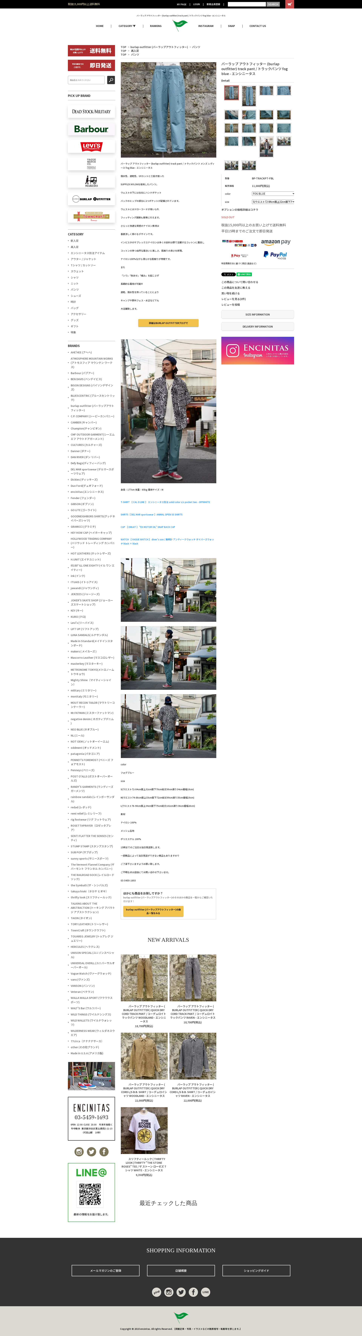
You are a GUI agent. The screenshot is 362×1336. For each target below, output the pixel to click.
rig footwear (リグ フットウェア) (91, 819)
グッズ (75, 320)
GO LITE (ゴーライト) (83, 510)
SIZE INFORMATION (257, 314)
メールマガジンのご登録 (105, 1270)
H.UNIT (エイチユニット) (86, 559)
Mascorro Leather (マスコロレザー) (92, 657)
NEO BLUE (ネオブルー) (85, 729)
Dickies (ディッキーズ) (84, 479)
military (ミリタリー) (83, 690)
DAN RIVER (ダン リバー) (85, 457)
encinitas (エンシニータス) (87, 492)
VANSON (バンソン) (83, 986)
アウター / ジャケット (83, 259)
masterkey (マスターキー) (87, 663)
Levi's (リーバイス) (82, 623)
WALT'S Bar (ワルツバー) (86, 1008)
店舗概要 (181, 1270)
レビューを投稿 (230, 304)
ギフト (75, 326)
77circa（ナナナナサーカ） (87, 1041)
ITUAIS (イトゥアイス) (84, 582)
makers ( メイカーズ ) (84, 651)
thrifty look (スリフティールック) (91, 897)
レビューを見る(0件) (233, 299)
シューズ (76, 296)
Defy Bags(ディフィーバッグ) (88, 463)
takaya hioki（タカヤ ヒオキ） (89, 891)
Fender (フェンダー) (83, 498)
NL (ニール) (77, 735)
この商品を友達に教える (235, 287)
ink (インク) (78, 576)
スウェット (77, 271)
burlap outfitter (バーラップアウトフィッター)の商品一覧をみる (153, 911)
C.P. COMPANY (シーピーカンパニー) (92, 416)
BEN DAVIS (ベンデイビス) (86, 379)
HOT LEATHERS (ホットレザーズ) (91, 553)
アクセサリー (78, 314)
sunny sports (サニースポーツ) (89, 858)
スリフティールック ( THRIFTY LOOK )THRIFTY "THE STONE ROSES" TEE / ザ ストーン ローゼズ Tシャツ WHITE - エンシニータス (144, 1164)
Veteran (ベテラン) (82, 992)
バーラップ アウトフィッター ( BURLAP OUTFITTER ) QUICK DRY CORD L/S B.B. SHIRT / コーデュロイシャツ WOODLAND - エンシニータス (144, 1090)
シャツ (75, 277)
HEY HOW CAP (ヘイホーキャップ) (91, 532)
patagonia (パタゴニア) (85, 754)
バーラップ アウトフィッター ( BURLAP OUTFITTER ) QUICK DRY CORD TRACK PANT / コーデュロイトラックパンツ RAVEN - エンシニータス (193, 1011)
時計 (73, 302)
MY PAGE (181, 4)
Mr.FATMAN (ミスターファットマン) (92, 713)
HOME (100, 26)
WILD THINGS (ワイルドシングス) (91, 1014)
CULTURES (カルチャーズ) (86, 445)
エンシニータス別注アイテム (88, 253)
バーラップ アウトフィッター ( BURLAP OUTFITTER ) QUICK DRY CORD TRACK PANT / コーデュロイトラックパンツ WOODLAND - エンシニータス (144, 1013)
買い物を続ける (230, 293)
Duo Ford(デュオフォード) (87, 486)
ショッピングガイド (256, 1270)
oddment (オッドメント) (86, 748)
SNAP (231, 26)
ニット (75, 283)
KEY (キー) (77, 610)
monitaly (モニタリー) (84, 696)
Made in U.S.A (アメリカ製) (87, 1053)
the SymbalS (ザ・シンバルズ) (89, 885)
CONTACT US (257, 26)
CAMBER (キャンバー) (84, 422)
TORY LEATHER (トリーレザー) (89, 924)
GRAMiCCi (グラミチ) (83, 526)
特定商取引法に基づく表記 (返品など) (238, 263)
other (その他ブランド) (85, 1047)
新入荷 (75, 241)
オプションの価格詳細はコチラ (239, 209)
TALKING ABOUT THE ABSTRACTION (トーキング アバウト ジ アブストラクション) (93, 908)
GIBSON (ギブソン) (82, 504)
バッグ (75, 308)
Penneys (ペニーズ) (82, 770)
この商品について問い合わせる (239, 282)
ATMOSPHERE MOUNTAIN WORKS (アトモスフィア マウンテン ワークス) (92, 363)
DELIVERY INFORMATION (258, 326)
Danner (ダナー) (80, 451)
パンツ (196, 47)
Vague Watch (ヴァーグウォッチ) (91, 973)
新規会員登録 (213, 4)
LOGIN (196, 4)
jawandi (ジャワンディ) (85, 588)
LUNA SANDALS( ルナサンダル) (89, 635)
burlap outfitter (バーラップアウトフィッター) (159, 47)
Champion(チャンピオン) (86, 428)
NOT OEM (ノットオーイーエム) (90, 741)
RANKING (156, 26)
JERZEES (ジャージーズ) (85, 594)
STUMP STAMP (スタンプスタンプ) (92, 846)
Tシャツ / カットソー (83, 265)
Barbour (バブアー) (82, 373)
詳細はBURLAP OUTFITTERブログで (168, 323)
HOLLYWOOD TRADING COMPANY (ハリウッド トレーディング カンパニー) (93, 543)
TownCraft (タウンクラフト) (88, 930)
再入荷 (135, 51)
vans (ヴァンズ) (80, 979)
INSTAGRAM (205, 26)
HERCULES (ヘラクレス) (85, 947)
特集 (73, 332)
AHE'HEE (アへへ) (81, 352)
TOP (123, 47)
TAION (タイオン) (81, 918)
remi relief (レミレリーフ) (86, 813)
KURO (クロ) (78, 617)
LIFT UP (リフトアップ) (85, 629)
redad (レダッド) (81, 807)
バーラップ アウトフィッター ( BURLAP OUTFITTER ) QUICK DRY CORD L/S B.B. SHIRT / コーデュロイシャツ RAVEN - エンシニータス (193, 1090)
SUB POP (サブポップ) (84, 852)
